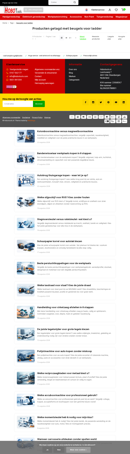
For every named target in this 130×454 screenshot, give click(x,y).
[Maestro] (107, 117)
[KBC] (124, 117)
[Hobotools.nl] (13, 10)
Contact (38, 76)
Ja (47, 450)
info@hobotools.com (19, 76)
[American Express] (118, 117)
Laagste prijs (111, 37)
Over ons (73, 69)
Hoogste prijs (121, 37)
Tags (12, 23)
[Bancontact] (95, 117)
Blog (71, 72)
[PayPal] (124, 121)
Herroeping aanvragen (44, 83)
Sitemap (47, 117)
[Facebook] (85, 102)
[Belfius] (113, 117)
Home (5, 23)
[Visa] (89, 117)
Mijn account (40, 79)
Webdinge (31, 120)
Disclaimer (26, 117)
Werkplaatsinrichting (57, 16)
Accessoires (76, 16)
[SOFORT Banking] (101, 117)
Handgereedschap (11, 16)
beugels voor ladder (24, 23)
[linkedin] (123, 102)
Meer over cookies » (78, 450)
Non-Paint (89, 16)
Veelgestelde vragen (19, 69)
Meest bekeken (83, 37)
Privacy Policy (37, 117)
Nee (59, 450)
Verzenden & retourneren (46, 72)
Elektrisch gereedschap (34, 16)
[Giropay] (107, 121)
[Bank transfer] (72, 117)
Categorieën (74, 79)
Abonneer (39, 104)
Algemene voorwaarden (11, 117)
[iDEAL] (77, 117)
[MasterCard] (83, 117)
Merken (72, 76)
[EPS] (113, 121)
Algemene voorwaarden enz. (47, 69)
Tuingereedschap (104, 16)
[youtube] (116, 102)
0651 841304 (16, 79)
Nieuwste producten (96, 37)
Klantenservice (97, 9)
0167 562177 (16, 72)
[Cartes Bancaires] (118, 121)
